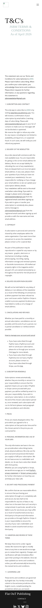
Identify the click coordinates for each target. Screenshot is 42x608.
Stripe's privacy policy (29, 473)
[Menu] (38, 5)
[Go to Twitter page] (18, 606)
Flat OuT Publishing (17, 593)
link (21, 366)
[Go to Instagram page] (27, 606)
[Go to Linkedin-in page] (14, 606)
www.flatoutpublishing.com (21, 113)
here (14, 352)
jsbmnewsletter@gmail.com (15, 98)
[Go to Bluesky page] (22, 606)
